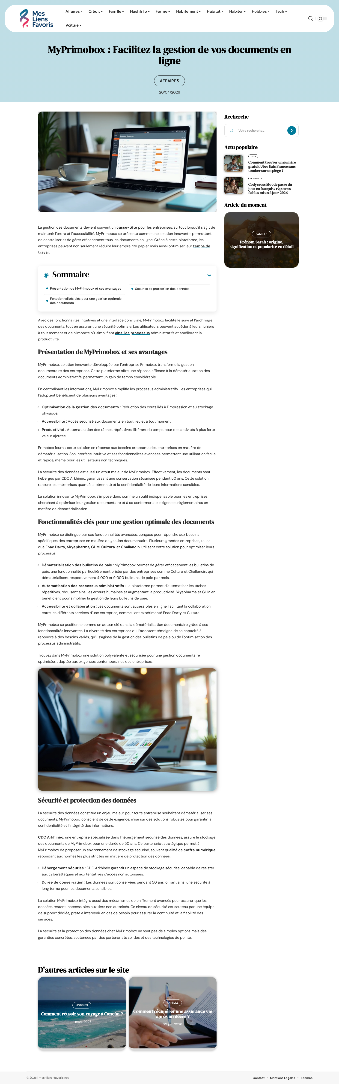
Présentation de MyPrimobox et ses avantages (85, 288)
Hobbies (82, 1005)
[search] (310, 18)
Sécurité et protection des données (162, 289)
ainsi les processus (132, 332)
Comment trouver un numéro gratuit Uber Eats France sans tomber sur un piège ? (272, 166)
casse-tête (126, 227)
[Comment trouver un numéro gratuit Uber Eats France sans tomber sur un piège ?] (233, 163)
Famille (173, 1003)
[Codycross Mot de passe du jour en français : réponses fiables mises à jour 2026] (233, 185)
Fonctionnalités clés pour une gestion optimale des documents (86, 301)
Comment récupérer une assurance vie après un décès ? (172, 1014)
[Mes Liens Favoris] (36, 18)
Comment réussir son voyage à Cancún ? (82, 1014)
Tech (253, 156)
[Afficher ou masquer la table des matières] (150, 275)
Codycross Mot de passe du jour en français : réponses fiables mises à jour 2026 (270, 188)
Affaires (169, 81)
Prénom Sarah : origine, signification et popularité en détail (262, 244)
